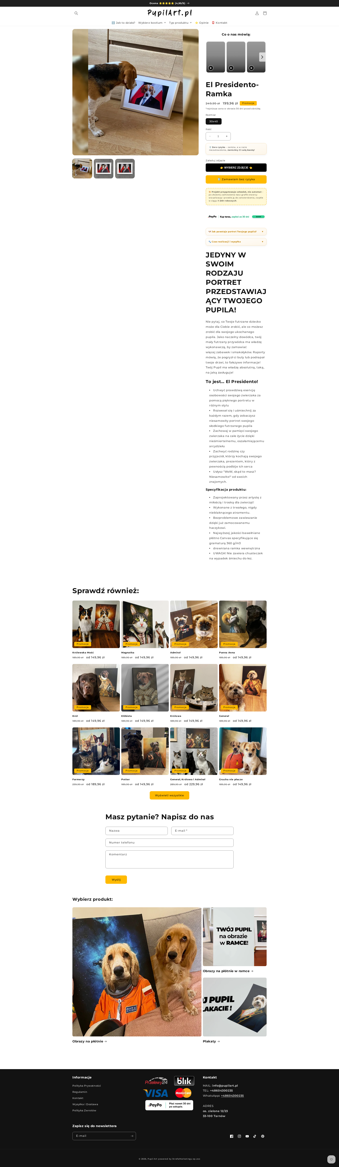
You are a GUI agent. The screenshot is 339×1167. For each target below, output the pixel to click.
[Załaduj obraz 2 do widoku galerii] (103, 168)
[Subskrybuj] (132, 1136)
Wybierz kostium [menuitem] (150, 22)
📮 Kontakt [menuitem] (219, 22)
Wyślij (116, 879)
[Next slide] (262, 57)
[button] (76, 13)
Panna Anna (227, 652)
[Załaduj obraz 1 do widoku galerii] (82, 168)
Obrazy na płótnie (87, 1041)
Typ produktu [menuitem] (178, 22)
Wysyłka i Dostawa (85, 1104)
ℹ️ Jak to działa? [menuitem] (123, 22)
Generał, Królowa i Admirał (187, 779)
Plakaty (209, 1041)
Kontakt (77, 1098)
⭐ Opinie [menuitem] (202, 22)
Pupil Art (152, 1159)
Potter (125, 779)
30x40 (213, 121)
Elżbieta (126, 716)
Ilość (208, 129)
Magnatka (127, 652)
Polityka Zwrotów (84, 1110)
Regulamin (79, 1091)
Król (75, 716)
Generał (224, 716)
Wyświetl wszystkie (169, 795)
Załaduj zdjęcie (215, 160)
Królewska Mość (83, 652)
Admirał (175, 652)
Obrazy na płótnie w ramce (226, 971)
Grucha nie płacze (231, 779)
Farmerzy (78, 779)
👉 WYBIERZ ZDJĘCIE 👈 (236, 167)
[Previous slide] (209, 57)
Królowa (175, 716)
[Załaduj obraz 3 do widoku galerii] (125, 168)
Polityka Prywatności (86, 1085)
